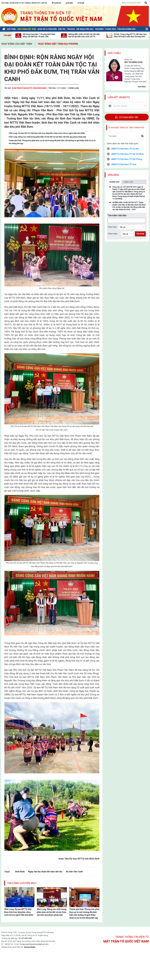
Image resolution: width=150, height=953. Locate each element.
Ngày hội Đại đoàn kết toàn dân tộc (45, 871)
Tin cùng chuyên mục (22, 883)
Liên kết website (119, 97)
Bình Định (20, 871)
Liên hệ (44, 3)
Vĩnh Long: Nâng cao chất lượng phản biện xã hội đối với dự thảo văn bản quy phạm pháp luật (51, 912)
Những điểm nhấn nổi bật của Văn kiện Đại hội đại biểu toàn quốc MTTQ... (84, 35)
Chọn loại (112, 227)
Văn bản (113, 174)
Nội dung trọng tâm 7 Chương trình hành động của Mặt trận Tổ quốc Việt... (39, 35)
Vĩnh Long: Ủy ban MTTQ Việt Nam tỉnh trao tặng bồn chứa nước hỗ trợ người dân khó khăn (18, 912)
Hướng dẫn (114, 182)
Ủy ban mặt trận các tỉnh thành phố (126, 128)
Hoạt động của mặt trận (16, 43)
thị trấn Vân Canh (74, 871)
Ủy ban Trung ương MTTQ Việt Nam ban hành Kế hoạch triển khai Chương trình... (130, 35)
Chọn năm (112, 234)
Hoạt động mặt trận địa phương (58, 43)
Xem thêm (142, 87)
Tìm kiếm (140, 234)
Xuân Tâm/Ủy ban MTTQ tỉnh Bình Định (29, 88)
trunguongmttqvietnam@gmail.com (34, 944)
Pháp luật (128, 182)
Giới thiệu (114, 53)
